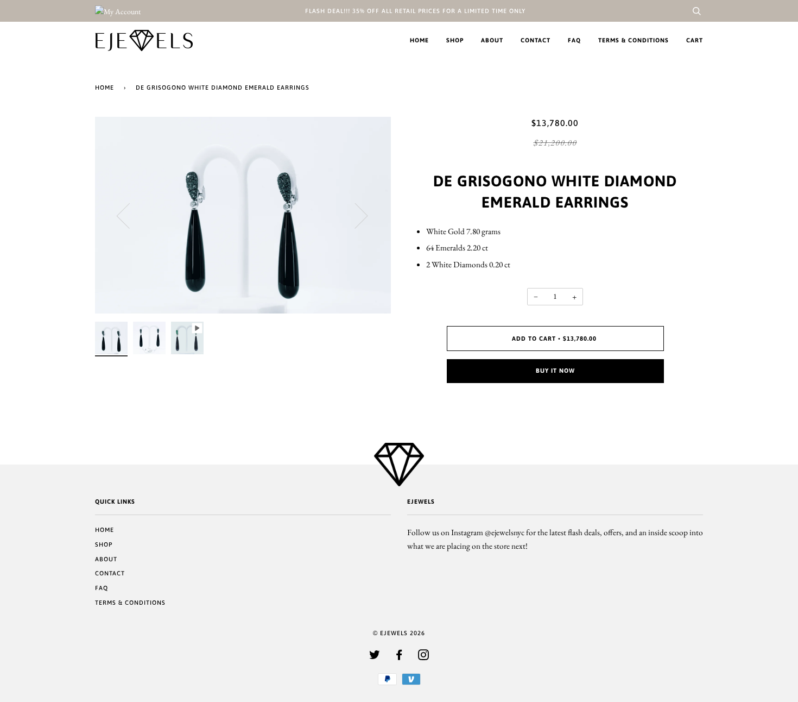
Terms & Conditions (633, 40)
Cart (694, 40)
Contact (535, 40)
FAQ (574, 40)
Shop (455, 40)
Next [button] (355, 215)
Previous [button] (129, 215)
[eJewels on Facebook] (399, 657)
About (492, 40)
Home (419, 40)
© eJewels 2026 (399, 633)
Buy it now (555, 370)
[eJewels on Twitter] (375, 657)
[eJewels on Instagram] (423, 657)
